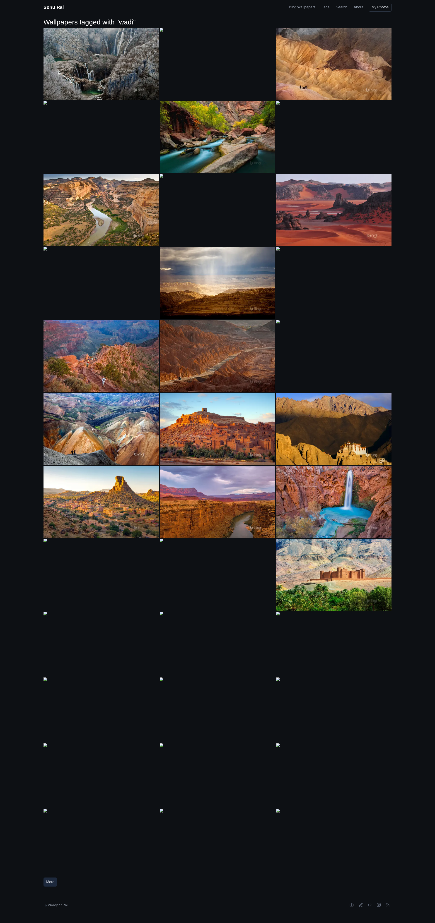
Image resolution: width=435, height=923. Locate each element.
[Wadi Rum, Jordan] (101, 571)
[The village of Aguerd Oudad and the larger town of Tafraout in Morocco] (101, 502)
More (50, 882)
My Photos (380, 7)
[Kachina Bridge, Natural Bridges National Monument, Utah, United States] (334, 644)
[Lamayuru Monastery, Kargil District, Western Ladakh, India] (334, 429)
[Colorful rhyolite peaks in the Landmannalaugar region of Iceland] (101, 429)
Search (341, 7)
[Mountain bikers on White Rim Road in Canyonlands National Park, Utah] (101, 133)
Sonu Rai (54, 7)
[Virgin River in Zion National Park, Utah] (217, 137)
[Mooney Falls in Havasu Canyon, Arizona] (334, 502)
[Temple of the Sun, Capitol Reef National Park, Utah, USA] (217, 644)
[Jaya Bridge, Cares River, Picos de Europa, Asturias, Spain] (101, 709)
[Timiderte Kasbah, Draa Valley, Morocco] (334, 575)
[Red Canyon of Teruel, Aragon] (101, 644)
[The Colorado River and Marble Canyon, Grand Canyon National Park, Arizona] (217, 502)
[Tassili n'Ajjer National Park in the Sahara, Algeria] (334, 210)
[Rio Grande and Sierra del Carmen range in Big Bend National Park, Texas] (334, 352)
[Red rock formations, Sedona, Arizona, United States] (217, 709)
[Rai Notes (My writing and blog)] (360, 905)
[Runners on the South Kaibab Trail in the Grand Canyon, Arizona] (101, 356)
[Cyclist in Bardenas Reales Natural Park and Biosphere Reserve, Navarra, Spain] (334, 841)
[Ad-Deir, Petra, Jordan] (217, 206)
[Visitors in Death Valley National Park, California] (334, 64)
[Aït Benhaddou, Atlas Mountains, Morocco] (217, 429)
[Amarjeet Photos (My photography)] (351, 905)
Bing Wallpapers (302, 7)
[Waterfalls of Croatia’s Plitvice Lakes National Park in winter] (101, 64)
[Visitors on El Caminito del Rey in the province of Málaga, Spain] (217, 60)
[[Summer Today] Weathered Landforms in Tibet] (217, 283)
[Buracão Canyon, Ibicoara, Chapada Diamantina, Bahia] (101, 775)
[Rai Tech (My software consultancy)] (369, 905)
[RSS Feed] (388, 905)
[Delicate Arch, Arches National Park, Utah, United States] (217, 841)
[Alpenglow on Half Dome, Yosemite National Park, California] (334, 709)
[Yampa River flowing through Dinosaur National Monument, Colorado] (101, 210)
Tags (325, 7)
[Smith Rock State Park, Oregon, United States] (101, 279)
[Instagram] (378, 905)
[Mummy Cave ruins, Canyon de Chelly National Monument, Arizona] (334, 775)
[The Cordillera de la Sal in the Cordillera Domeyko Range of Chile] (217, 356)
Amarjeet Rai (58, 905)
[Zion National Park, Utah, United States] (334, 279)
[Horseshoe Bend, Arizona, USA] (101, 841)
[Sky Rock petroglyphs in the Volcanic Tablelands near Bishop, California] (217, 571)
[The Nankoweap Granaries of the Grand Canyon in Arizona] (334, 133)
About (358, 7)
